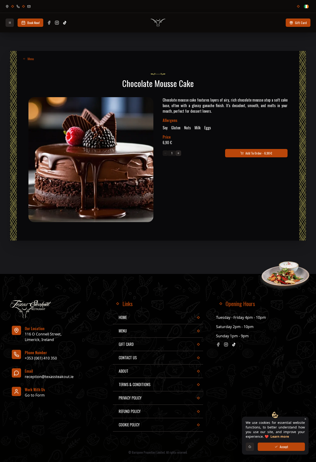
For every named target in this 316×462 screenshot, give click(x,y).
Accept (284, 446)
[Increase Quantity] (178, 153)
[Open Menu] (10, 23)
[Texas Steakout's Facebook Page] (49, 23)
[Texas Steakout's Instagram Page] (57, 23)
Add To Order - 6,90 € (258, 153)
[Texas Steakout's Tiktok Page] (65, 23)
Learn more (279, 436)
